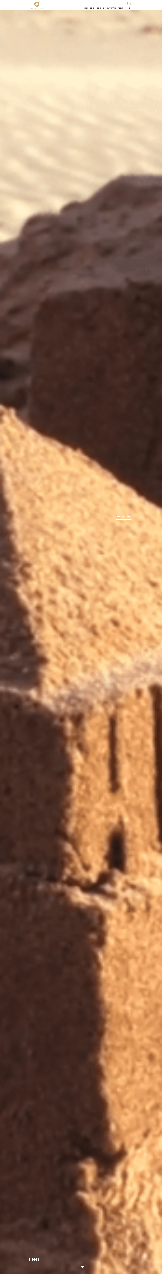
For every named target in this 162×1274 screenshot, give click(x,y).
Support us (111, 8)
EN (130, 8)
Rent (92, 8)
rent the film (123, 517)
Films (86, 8)
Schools (100, 8)
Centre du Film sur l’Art (36, 8)
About (120, 8)
